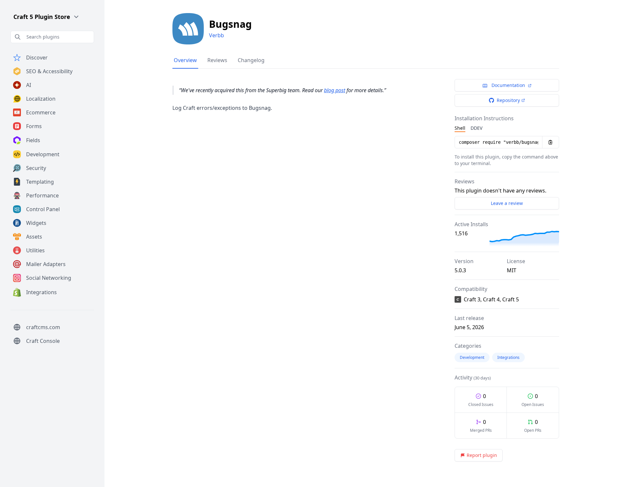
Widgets (36, 223)
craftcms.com (43, 327)
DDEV (476, 128)
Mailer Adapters (46, 264)
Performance (42, 195)
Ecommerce (41, 112)
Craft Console (43, 340)
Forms (34, 126)
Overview (185, 60)
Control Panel (43, 209)
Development (42, 154)
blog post (334, 90)
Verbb (216, 35)
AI (28, 85)
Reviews (217, 60)
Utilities (35, 250)
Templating (40, 181)
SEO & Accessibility (49, 71)
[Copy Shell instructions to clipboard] (550, 142)
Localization (41, 98)
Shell (460, 128)
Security (36, 168)
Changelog (251, 60)
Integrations (41, 292)
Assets (34, 236)
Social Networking (48, 277)
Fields (33, 140)
